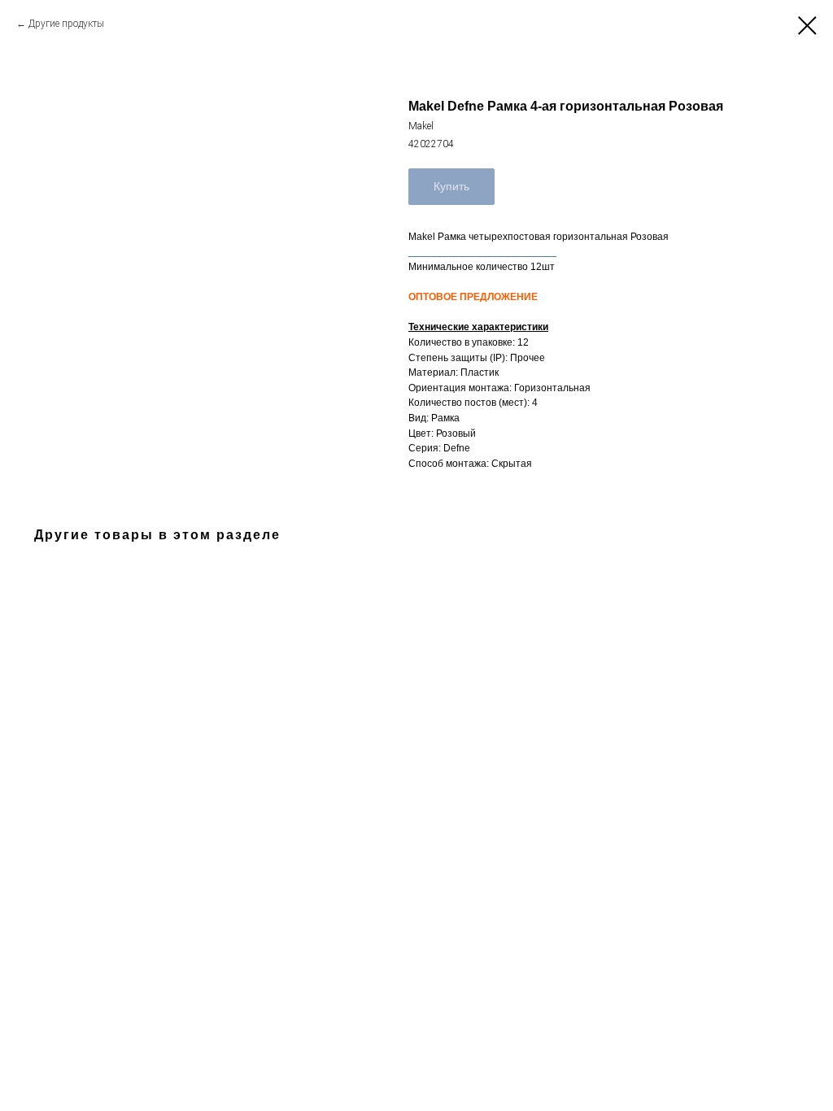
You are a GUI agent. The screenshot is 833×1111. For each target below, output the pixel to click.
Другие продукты (66, 23)
